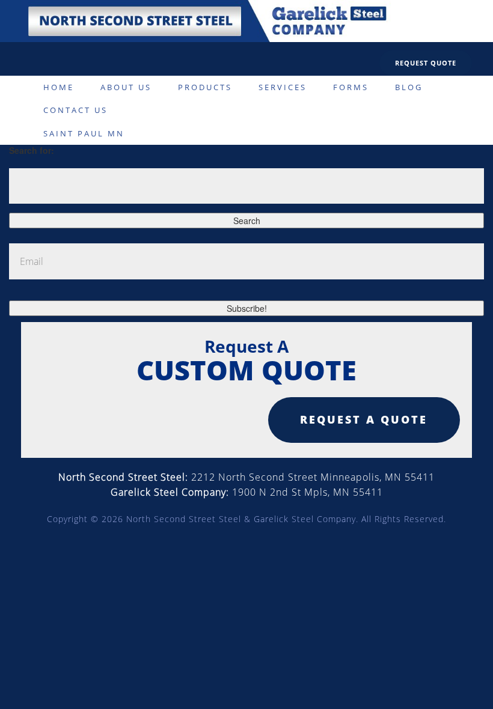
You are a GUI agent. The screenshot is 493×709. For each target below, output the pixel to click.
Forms (351, 87)
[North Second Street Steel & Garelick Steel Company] (206, 20)
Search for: (31, 150)
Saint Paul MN (83, 133)
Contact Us (75, 110)
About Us (126, 87)
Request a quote (363, 419)
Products (205, 87)
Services (283, 87)
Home (58, 87)
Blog (409, 87)
